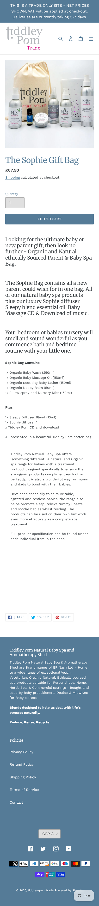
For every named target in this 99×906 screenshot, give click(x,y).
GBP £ (48, 834)
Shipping (12, 177)
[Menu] (91, 38)
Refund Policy (22, 764)
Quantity (11, 194)
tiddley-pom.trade (41, 890)
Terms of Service (24, 790)
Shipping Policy (23, 777)
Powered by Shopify (69, 890)
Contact (16, 802)
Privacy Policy (21, 752)
